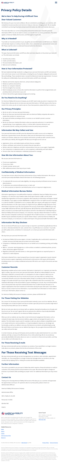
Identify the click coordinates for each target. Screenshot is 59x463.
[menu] (56, 2)
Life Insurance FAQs (6, 435)
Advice (2, 431)
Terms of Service (54, 442)
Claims (2, 433)
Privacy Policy (45, 442)
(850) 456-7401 (42, 419)
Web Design (24, 442)
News (2, 429)
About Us (3, 437)
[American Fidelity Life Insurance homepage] (7, 2)
